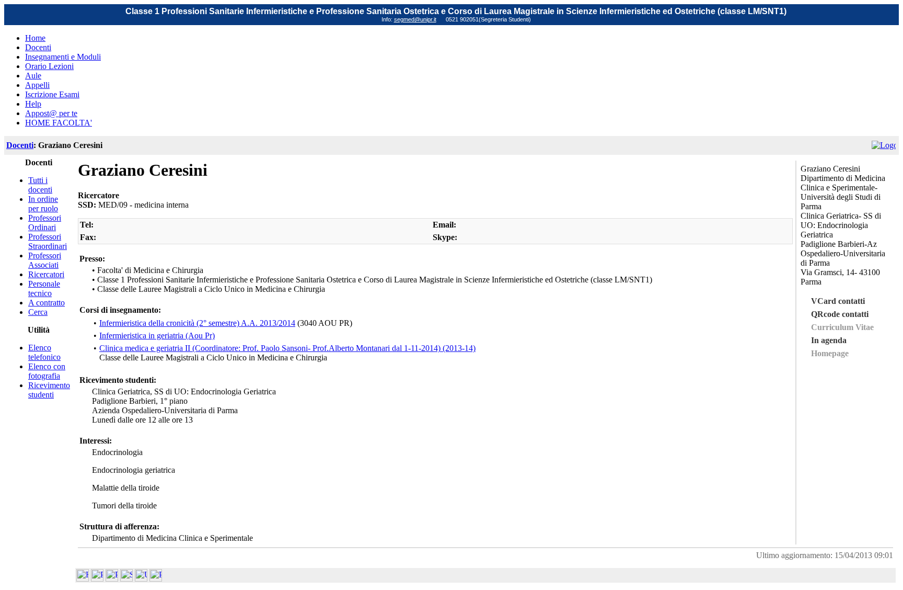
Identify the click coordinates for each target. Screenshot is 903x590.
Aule (33, 75)
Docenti (38, 47)
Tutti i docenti (40, 185)
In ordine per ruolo (43, 204)
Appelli (37, 85)
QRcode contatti (840, 314)
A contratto (46, 302)
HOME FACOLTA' (58, 122)
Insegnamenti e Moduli (63, 56)
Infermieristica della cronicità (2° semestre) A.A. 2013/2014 (197, 323)
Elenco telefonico (44, 352)
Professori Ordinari (44, 222)
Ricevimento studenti (49, 390)
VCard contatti (838, 301)
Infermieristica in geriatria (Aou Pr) (157, 335)
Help (33, 103)
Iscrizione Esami (52, 94)
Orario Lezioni (49, 66)
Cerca (38, 312)
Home (35, 37)
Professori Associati (44, 260)
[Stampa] (155, 578)
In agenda (829, 340)
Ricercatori (46, 274)
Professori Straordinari (47, 241)
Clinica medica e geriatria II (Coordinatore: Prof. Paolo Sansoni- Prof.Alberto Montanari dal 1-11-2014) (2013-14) (287, 348)
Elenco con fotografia (46, 371)
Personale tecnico (44, 288)
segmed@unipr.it (415, 19)
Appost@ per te (51, 113)
